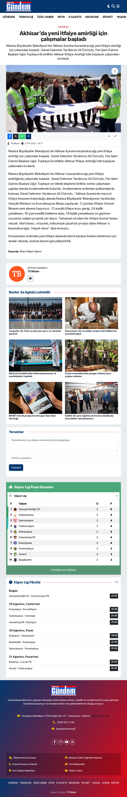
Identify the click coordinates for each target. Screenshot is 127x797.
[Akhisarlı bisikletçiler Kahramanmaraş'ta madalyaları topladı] (35, 355)
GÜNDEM (8, 17)
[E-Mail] (30, 278)
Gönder (16, 467)
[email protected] (100, 716)
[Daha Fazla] (28, 136)
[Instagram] (60, 742)
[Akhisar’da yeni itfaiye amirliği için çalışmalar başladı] (63, 98)
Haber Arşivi (75, 770)
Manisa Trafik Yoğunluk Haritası (85, 758)
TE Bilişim (15, 143)
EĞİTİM (115, 783)
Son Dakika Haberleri (23, 770)
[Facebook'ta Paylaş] (9, 136)
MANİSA (63, 27)
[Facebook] (54, 742)
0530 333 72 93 (65, 722)
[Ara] (113, 6)
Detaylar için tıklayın (63, 570)
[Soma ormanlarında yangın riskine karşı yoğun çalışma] (91, 355)
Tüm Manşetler (77, 764)
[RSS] (72, 742)
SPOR (61, 17)
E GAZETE (75, 17)
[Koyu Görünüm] (108, 6)
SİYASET (108, 17)
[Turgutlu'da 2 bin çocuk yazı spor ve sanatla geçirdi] (35, 313)
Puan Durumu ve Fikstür (25, 764)
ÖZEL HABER (45, 17)
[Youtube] (66, 742)
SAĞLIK (106, 783)
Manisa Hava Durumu (24, 758)
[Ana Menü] (118, 6)
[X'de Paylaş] (16, 136)
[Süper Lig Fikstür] (116, 582)
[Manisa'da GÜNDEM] (18, 6)
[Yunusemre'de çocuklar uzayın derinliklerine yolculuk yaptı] (91, 313)
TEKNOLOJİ (26, 17)
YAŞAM (121, 17)
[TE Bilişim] (17, 273)
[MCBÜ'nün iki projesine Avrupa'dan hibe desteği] (35, 397)
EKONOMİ (92, 17)
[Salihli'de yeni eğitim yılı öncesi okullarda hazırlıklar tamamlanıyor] (91, 397)
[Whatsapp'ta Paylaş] (22, 136)
